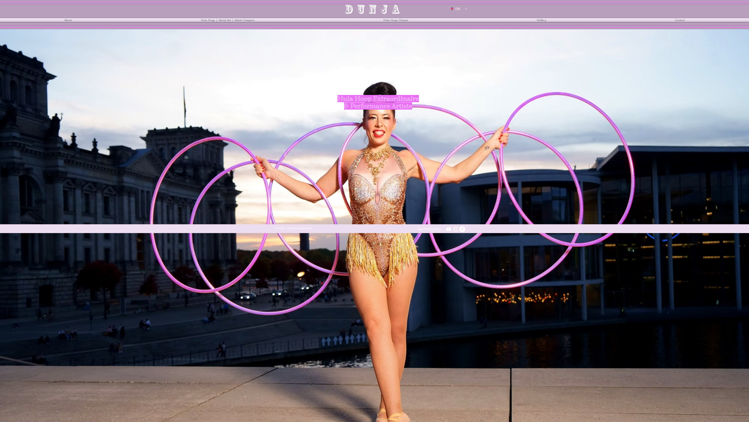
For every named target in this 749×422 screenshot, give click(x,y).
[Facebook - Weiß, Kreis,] (462, 229)
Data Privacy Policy (429, 229)
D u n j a (372, 9)
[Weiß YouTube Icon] (449, 229)
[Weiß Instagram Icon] (455, 229)
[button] (228, 20)
